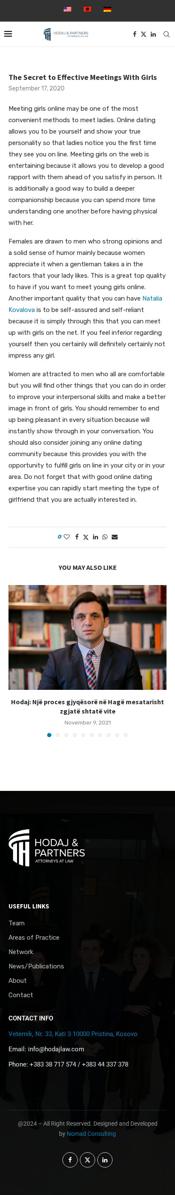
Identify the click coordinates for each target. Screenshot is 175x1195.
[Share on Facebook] (77, 537)
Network (20, 952)
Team (16, 923)
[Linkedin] (153, 34)
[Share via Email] (115, 537)
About (17, 981)
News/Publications (36, 966)
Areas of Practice (33, 938)
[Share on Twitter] (86, 537)
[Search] (166, 34)
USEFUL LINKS (28, 906)
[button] (15, 661)
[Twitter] (144, 34)
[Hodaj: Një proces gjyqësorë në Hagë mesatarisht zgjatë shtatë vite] (87, 637)
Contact (20, 995)
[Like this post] (67, 537)
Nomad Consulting (91, 1133)
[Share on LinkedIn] (95, 537)
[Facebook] (134, 34)
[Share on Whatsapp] (104, 537)
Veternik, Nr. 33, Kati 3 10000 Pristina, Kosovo (73, 1034)
